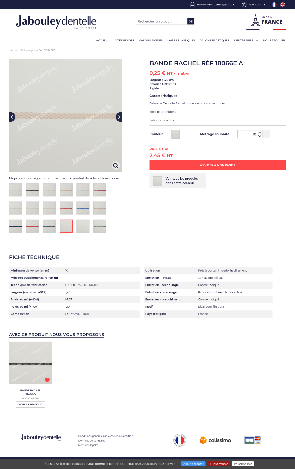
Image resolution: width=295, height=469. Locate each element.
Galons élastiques (214, 40)
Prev (12, 117)
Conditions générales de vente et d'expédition (105, 435)
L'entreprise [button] (243, 40)
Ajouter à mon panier (218, 165)
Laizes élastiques (181, 40)
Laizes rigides (123, 40)
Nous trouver (274, 40)
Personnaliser (243, 463)
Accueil (102, 40)
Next (119, 117)
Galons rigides (151, 40)
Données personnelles (91, 440)
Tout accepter (194, 463)
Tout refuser (220, 463)
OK (191, 21)
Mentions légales (88, 445)
